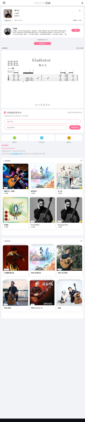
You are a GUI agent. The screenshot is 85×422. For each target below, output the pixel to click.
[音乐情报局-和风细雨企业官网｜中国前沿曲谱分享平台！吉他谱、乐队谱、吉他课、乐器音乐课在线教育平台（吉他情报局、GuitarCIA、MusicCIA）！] (42, 3)
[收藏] (79, 10)
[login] (82, 3)
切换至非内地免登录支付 (75, 112)
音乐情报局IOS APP (17, 153)
